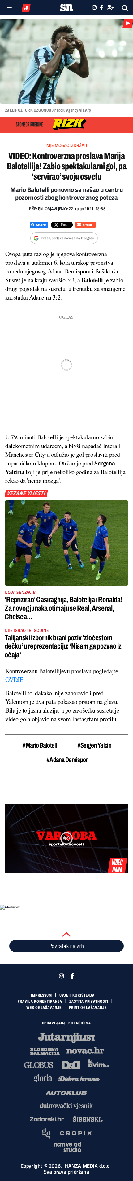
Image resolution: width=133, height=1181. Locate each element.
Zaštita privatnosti (88, 1001)
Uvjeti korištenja (77, 995)
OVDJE (14, 679)
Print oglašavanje (88, 1008)
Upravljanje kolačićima (66, 1023)
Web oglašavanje (44, 1008)
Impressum (41, 995)
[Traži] (125, 8)
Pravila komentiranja (40, 1001)
